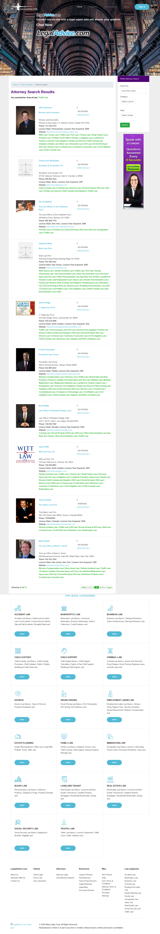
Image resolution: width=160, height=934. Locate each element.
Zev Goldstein (45, 202)
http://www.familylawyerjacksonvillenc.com (63, 327)
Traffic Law (129, 912)
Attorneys (94, 7)
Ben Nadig (44, 406)
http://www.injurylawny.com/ (57, 565)
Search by (124, 86)
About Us (14, 875)
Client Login (38, 875)
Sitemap (105, 896)
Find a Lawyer (110, 7)
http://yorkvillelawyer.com (56, 185)
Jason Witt (44, 447)
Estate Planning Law (133, 893)
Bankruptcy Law (131, 878)
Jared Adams (45, 500)
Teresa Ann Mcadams (49, 161)
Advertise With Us (18, 878)
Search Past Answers (88, 881)
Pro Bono (106, 893)
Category (124, 97)
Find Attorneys (85, 878)
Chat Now (44, 25)
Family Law (129, 896)
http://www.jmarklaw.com (56, 268)
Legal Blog (83, 887)
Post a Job (37, 878)
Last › (109, 587)
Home (79, 7)
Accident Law (130, 875)
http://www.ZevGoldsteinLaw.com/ (60, 227)
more (22, 634)
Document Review (86, 890)
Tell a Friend (107, 875)
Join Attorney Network (65, 878)
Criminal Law (130, 884)
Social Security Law (133, 909)
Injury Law (129, 902)
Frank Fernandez (47, 350)
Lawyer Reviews (86, 875)
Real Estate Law (131, 905)
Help (104, 878)
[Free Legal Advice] (63, 33)
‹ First (83, 587)
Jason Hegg (44, 303)
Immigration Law (131, 899)
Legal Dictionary (85, 884)
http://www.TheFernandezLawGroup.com (63, 374)
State (122, 110)
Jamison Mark (45, 243)
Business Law (130, 881)
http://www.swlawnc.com (56, 471)
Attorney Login (62, 875)
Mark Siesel (44, 541)
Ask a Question (39, 881)
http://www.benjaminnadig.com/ (59, 430)
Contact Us (15, 881)
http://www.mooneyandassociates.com (62, 132)
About (126, 7)
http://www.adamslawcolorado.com (60, 524)
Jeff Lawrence (45, 108)
